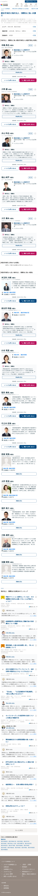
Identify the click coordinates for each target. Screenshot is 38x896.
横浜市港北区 (4, 845)
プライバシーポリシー (28, 869)
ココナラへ (4, 1)
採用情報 (6, 888)
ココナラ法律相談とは (10, 864)
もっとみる (19, 830)
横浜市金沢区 (28, 843)
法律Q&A (6, 867)
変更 (34, 26)
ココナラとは (7, 871)
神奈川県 (6, 292)
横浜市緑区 (4, 847)
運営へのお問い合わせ (10, 876)
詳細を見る (19, 474)
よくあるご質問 (8, 874)
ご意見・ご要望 (26, 864)
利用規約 (24, 867)
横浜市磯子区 (20, 843)
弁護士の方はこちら (31, 1)
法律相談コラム (8, 869)
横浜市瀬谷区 (11, 847)
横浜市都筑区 (4, 849)
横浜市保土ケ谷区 (12, 843)
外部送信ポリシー (27, 871)
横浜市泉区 (24, 847)
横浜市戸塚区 (12, 845)
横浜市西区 (13, 292)
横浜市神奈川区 (25, 312)
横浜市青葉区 (31, 847)
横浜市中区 (26, 841)
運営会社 (6, 885)
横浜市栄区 (18, 847)
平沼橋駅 (6, 294)
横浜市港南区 (19, 845)
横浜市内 (3, 839)
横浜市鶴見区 (4, 841)
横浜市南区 (4, 843)
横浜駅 (16, 315)
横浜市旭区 (17, 50)
